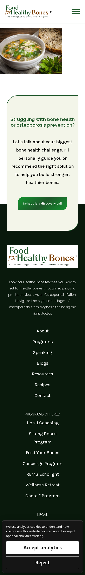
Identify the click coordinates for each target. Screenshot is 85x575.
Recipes (42, 385)
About (43, 331)
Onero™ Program (42, 496)
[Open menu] (76, 11)
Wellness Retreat (43, 485)
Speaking (42, 352)
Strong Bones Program (43, 438)
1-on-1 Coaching (42, 423)
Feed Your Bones (42, 452)
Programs (42, 341)
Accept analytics (43, 547)
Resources (42, 374)
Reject (42, 562)
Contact (42, 395)
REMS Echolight (42, 474)
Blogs (42, 363)
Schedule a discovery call (42, 203)
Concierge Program (43, 463)
